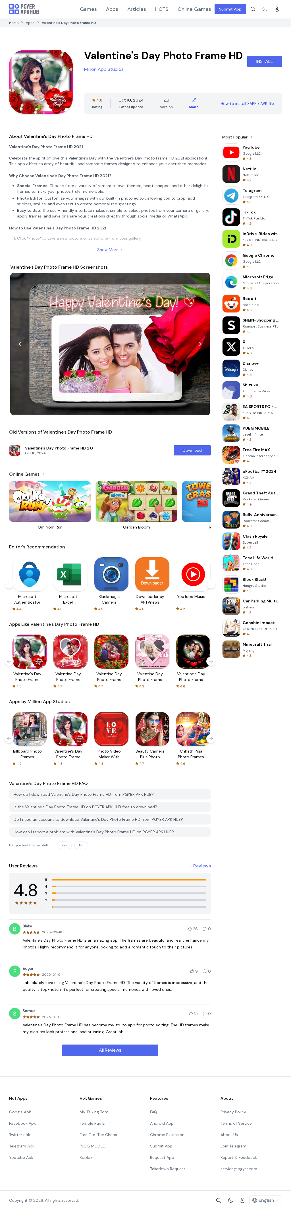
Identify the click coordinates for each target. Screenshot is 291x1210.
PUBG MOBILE (92, 1146)
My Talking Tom (94, 1111)
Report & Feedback (239, 1157)
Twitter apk (19, 1134)
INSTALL (264, 61)
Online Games (194, 9)
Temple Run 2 (92, 1123)
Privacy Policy (233, 1111)
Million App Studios (104, 69)
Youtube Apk (21, 1157)
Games (88, 9)
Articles (136, 9)
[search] (253, 9)
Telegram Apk (21, 1146)
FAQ (153, 1111)
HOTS (162, 9)
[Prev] (20, 344)
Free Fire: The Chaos (98, 1134)
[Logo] (24, 9)
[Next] (200, 344)
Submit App (230, 9)
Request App (162, 1157)
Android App (162, 1123)
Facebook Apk (22, 1123)
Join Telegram (233, 1146)
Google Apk (20, 1111)
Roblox (86, 1157)
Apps (112, 9)
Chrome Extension (167, 1134)
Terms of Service (236, 1123)
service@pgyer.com (239, 1168)
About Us (229, 1134)
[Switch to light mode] (265, 9)
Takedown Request (167, 1168)
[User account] (277, 9)
